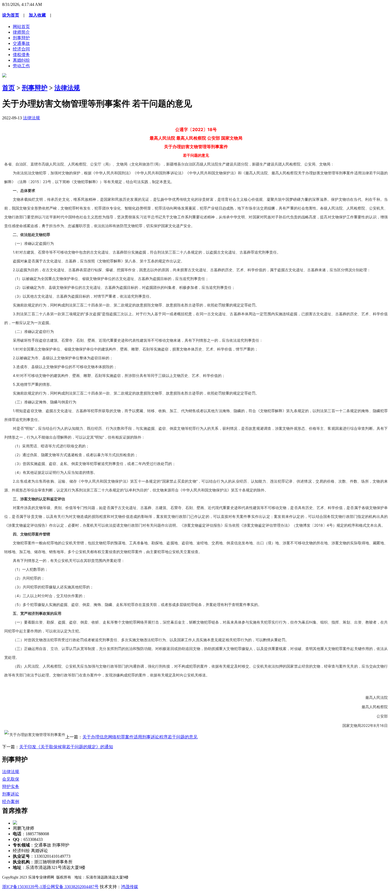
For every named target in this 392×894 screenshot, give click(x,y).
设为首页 (10, 15)
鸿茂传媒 (129, 886)
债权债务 (21, 54)
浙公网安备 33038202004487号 (70, 886)
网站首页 (21, 26)
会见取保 (10, 779)
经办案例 (10, 801)
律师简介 (21, 32)
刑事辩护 (21, 38)
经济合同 (21, 49)
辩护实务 (10, 786)
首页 (8, 87)
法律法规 (67, 87)
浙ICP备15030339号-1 (22, 886)
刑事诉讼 (10, 794)
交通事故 (21, 43)
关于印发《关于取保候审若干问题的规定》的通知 (66, 747)
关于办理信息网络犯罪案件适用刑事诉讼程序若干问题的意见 (140, 737)
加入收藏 (37, 15)
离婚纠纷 (21, 60)
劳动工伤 (21, 66)
